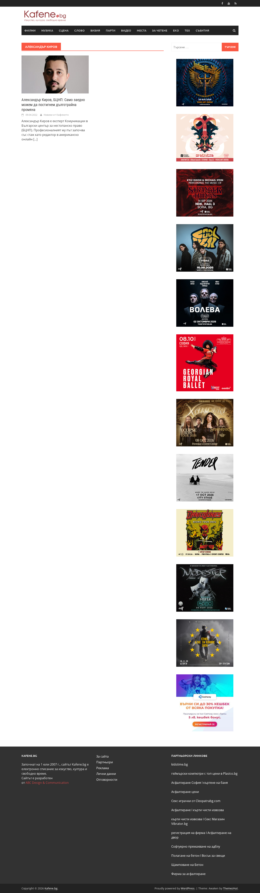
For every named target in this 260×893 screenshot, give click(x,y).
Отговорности (106, 780)
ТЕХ (187, 30)
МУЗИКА (47, 30)
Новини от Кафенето (56, 114)
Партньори (104, 762)
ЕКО (176, 30)
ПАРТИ (110, 30)
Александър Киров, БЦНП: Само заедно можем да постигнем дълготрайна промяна (53, 104)
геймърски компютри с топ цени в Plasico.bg (204, 773)
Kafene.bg (51, 888)
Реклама (102, 768)
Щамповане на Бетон (187, 865)
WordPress (188, 888)
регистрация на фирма (188, 833)
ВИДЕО (126, 30)
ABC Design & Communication (47, 783)
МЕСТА (141, 30)
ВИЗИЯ (95, 30)
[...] (35, 139)
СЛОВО (79, 30)
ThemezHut (230, 888)
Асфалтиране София (186, 783)
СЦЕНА (64, 30)
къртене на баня (215, 783)
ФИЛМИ (30, 30)
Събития (202, 30)
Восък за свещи (213, 855)
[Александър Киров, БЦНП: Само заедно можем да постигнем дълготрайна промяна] (55, 74)
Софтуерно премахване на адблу (195, 846)
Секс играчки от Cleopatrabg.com (195, 801)
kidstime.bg (179, 764)
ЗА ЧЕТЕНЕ (159, 30)
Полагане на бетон (185, 855)
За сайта (102, 756)
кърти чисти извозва (208, 810)
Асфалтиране (181, 810)
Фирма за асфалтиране (188, 874)
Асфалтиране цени (185, 792)
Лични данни (106, 774)
